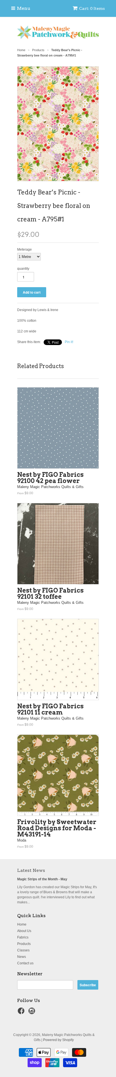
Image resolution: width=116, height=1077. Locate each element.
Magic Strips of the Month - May (42, 879)
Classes (23, 950)
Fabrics (22, 937)
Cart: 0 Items (92, 8)
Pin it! (69, 342)
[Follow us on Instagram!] (32, 1013)
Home (21, 924)
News (21, 957)
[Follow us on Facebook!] (22, 1013)
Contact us (25, 963)
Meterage (24, 249)
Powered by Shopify (58, 1040)
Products (24, 944)
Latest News (31, 870)
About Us (24, 931)
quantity (23, 269)
